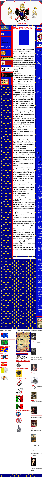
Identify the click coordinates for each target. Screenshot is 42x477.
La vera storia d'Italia (39, 103)
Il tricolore (38, 80)
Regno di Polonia (38, 132)
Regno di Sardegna (39, 133)
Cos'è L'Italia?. (38, 63)
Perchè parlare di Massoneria (39, 204)
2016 (37, 151)
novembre (39, 156)
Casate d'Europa (38, 56)
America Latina (38, 50)
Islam (37, 83)
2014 (37, 153)
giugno (38, 160)
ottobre (39, 157)
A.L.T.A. (37, 49)
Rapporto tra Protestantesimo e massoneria (40, 294)
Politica (37, 123)
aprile (38, 162)
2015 (37, 152)
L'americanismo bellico (39, 84)
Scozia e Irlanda (38, 138)
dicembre (39, 155)
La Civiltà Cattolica (39, 91)
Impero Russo (38, 82)
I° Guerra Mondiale (39, 79)
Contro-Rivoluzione (39, 62)
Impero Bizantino (38, 81)
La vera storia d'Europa (39, 102)
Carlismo (37, 55)
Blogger (26, 472)
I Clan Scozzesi (39, 239)
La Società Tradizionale (39, 101)
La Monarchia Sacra (39, 96)
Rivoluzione (38, 137)
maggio (39, 161)
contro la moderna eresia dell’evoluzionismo (39, 61)
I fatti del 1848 (38, 77)
